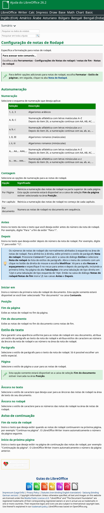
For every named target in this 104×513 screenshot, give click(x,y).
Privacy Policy (33, 492)
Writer (22, 12)
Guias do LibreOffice (52, 478)
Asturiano (50, 18)
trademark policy (39, 506)
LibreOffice (9, 12)
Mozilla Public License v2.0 (36, 498)
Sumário (6, 25)
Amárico (25, 18)
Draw (53, 12)
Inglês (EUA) (9, 18)
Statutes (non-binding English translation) (61, 492)
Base (62, 12)
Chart (80, 12)
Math (71, 12)
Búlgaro (64, 18)
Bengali (76, 18)
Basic (89, 12)
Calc (32, 12)
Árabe (37, 18)
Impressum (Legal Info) (13, 492)
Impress (42, 12)
